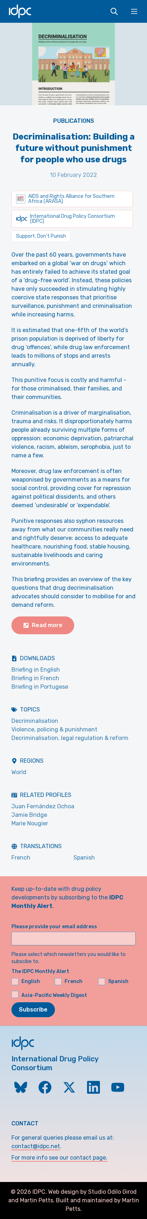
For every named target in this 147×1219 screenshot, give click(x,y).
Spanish (84, 857)
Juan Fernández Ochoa (42, 806)
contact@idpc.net (35, 1146)
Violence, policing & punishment (54, 729)
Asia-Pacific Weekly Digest (54, 995)
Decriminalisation (34, 721)
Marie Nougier (29, 823)
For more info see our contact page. (59, 1157)
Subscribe (33, 1009)
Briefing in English (35, 669)
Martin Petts (36, 1200)
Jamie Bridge (29, 814)
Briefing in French (35, 678)
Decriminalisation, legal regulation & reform (69, 738)
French (20, 857)
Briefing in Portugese (39, 686)
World (18, 772)
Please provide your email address (54, 927)
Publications (73, 120)
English (30, 981)
